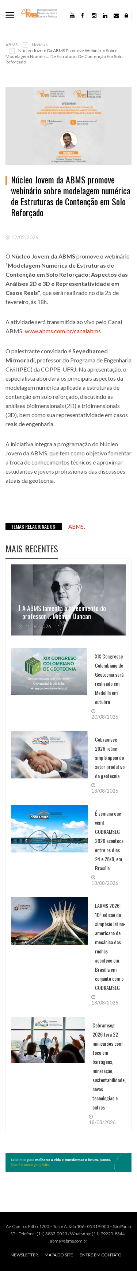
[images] (68, 600)
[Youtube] (71, 15)
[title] (115, 15)
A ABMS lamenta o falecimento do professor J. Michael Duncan (64, 612)
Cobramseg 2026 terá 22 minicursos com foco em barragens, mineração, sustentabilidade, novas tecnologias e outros (109, 1066)
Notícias (40, 44)
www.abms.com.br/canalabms (63, 330)
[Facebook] (82, 15)
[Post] (68, 126)
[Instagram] (93, 15)
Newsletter (24, 1255)
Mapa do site (59, 1255)
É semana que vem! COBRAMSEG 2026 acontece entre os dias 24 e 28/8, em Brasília (109, 840)
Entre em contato (101, 1255)
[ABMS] (39, 13)
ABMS (11, 44)
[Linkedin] (104, 15)
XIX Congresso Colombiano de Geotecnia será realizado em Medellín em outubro (109, 679)
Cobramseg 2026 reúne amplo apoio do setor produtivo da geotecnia (110, 757)
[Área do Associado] (126, 15)
